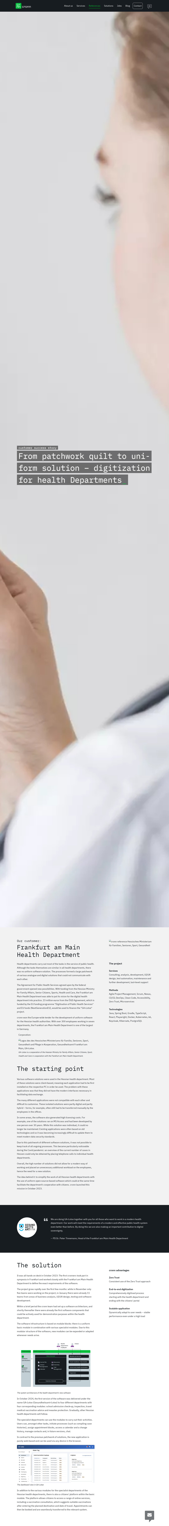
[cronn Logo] (23, 6)
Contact (138, 5)
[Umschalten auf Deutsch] (148, 6)
